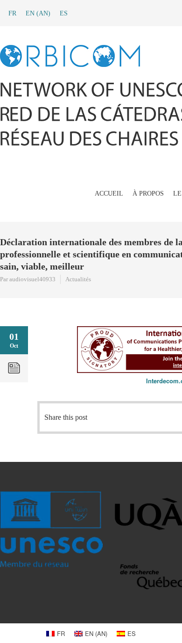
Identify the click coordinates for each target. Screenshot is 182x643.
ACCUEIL (109, 193)
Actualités (78, 279)
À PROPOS (148, 193)
